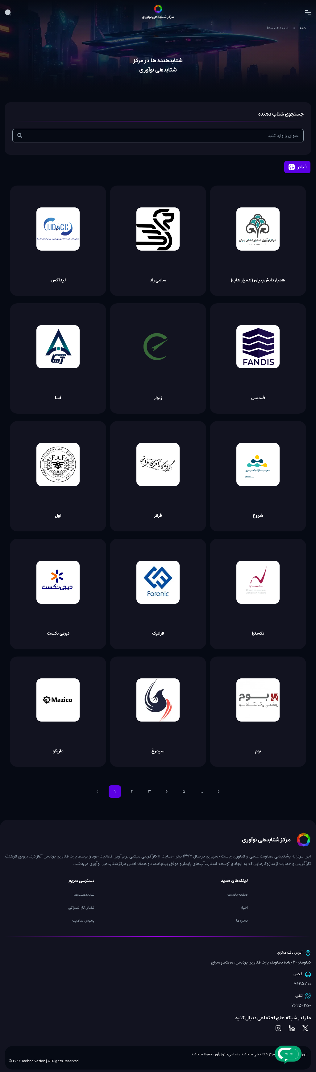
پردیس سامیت (83, 920)
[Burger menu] (308, 12)
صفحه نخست (237, 894)
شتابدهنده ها (278, 28)
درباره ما (242, 920)
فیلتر (302, 167)
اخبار (244, 907)
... (201, 791)
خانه (303, 28)
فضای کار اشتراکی (81, 907)
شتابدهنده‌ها (83, 894)
